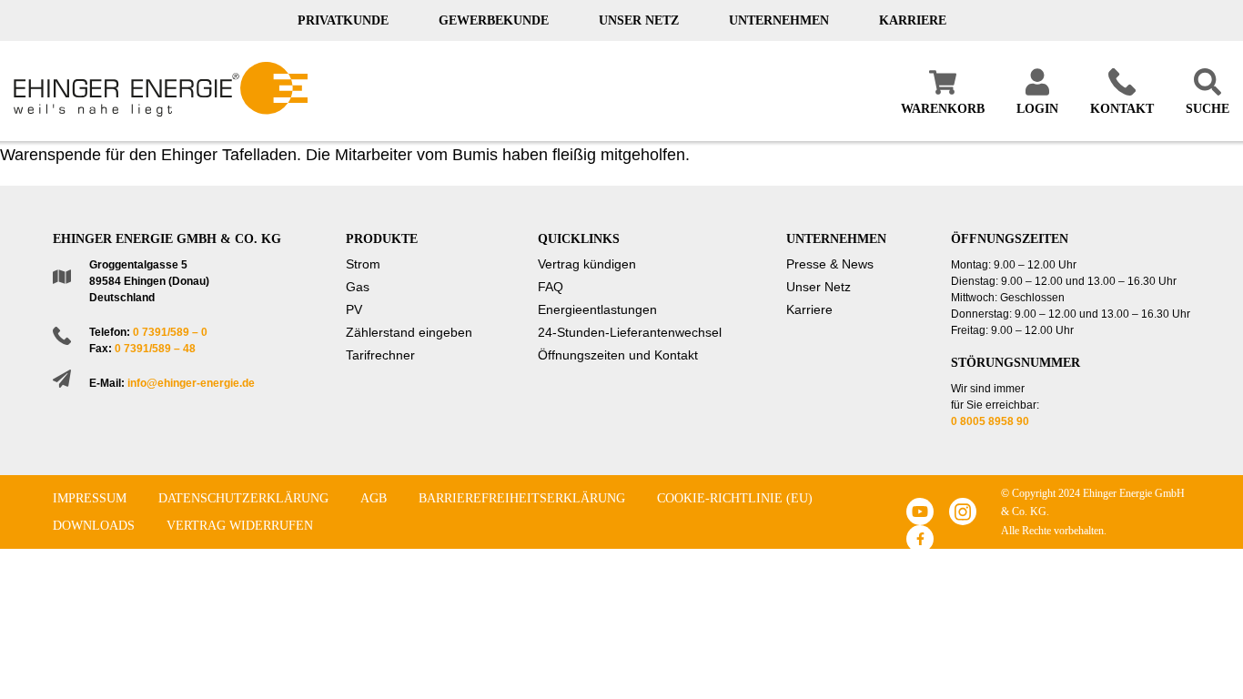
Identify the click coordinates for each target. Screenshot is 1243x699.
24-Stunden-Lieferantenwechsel (630, 332)
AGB (373, 498)
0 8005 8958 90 (990, 421)
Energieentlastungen (597, 309)
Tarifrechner (380, 355)
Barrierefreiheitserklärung (522, 498)
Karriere (912, 20)
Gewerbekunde (494, 20)
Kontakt (1122, 109)
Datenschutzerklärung (243, 498)
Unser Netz (639, 20)
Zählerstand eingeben (409, 332)
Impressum (89, 498)
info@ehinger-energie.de (191, 383)
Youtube (920, 511)
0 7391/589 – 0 (170, 332)
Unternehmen (779, 20)
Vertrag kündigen (587, 264)
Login (1037, 109)
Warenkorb (943, 109)
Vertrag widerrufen (240, 525)
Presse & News (830, 264)
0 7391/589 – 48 (155, 348)
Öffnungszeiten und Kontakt (618, 355)
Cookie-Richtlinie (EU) (735, 498)
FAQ (550, 286)
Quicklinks (579, 239)
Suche (1207, 109)
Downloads (94, 525)
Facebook (920, 538)
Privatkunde (343, 20)
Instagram (962, 511)
